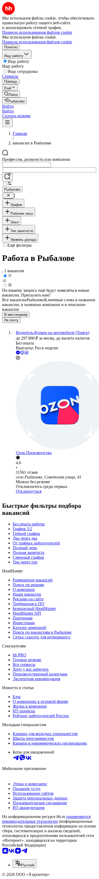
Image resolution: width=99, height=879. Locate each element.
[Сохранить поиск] (7, 177)
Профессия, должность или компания (36, 159)
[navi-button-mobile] (7, 122)
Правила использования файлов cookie (37, 42)
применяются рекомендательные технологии (46, 819)
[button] (8, 106)
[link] (11, 94)
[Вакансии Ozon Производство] (55, 405)
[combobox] (26, 164)
